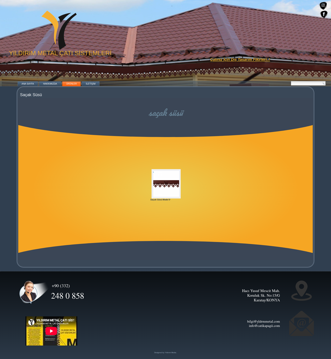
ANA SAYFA (28, 84)
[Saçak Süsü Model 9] (165, 183)
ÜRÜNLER (71, 84)
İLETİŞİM (91, 84)
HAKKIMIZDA (50, 84)
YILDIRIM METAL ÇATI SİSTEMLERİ (60, 53)
